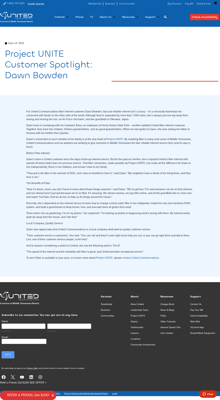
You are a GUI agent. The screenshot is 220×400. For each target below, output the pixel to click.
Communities (107, 315)
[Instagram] (40, 377)
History (134, 321)
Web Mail (195, 321)
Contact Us (195, 304)
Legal (114, 393)
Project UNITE (114, 139)
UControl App (197, 327)
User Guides (166, 333)
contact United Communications (140, 257)
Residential (106, 304)
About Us (105, 17)
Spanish (40, 3)
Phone (79, 17)
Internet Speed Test (170, 327)
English (31, 3)
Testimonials (137, 327)
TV (91, 17)
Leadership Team (139, 310)
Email (5, 337)
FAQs (163, 315)
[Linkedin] (31, 377)
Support (150, 17)
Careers (135, 333)
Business (105, 310)
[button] (165, 17)
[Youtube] (22, 377)
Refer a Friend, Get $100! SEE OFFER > (23, 382)
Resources (128, 17)
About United (137, 304)
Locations (135, 339)
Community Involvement (143, 344)
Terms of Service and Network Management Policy (86, 393)
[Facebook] (3, 377)
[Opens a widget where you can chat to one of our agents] (208, 394)
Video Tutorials (168, 321)
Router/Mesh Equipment (202, 333)
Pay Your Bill (196, 310)
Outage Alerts (167, 304)
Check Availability (199, 315)
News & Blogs (167, 310)
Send (8, 354)
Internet (59, 17)
